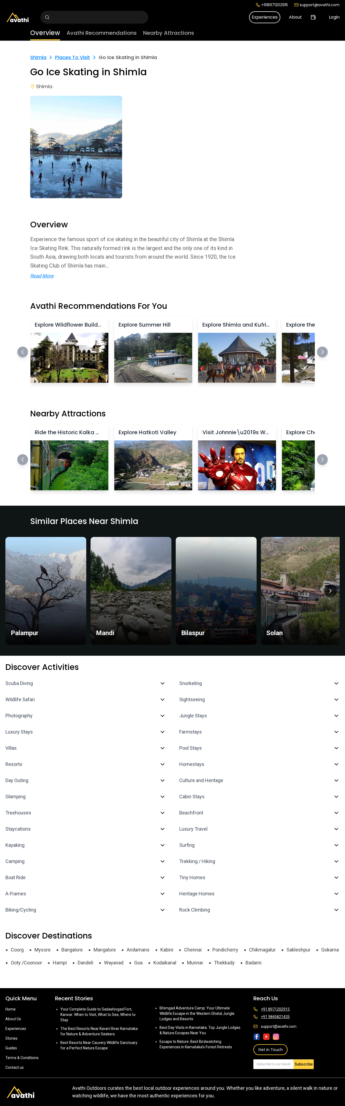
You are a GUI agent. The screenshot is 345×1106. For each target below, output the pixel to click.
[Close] (227, 531)
